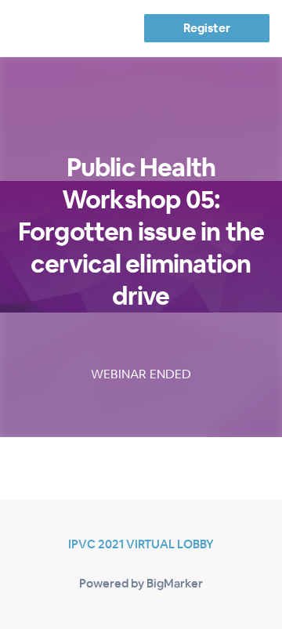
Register (206, 27)
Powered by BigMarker (141, 583)
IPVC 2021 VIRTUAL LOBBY (141, 544)
